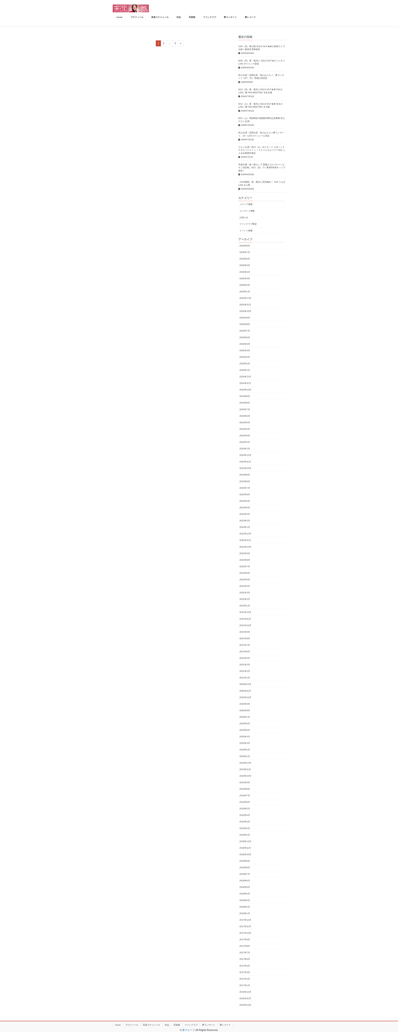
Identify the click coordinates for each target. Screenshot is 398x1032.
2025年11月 (245, 304)
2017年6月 (244, 959)
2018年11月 (245, 848)
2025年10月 (245, 311)
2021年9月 (244, 632)
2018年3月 (244, 900)
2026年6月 (244, 258)
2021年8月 (244, 638)
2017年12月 (245, 920)
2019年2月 (244, 828)
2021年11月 (245, 619)
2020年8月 (244, 710)
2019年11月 (245, 769)
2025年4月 (244, 350)
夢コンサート (208, 1025)
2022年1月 (244, 605)
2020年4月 (244, 736)
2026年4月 (244, 272)
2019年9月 (244, 782)
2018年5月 (244, 887)
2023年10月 (245, 468)
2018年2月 (244, 907)
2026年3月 (244, 278)
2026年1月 (244, 291)
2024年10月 (245, 389)
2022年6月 (244, 573)
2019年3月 (244, 821)
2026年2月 (244, 285)
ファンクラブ (191, 1025)
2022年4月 (244, 586)
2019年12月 (245, 763)
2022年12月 (245, 533)
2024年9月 (244, 396)
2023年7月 (244, 488)
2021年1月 (244, 677)
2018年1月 (244, 913)
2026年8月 (244, 245)
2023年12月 (245, 455)
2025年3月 (244, 357)
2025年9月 (244, 317)
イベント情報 (245, 230)
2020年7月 (244, 717)
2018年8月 (244, 867)
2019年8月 (244, 789)
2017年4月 (244, 966)
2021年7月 (244, 645)
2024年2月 (244, 442)
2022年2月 (244, 599)
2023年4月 (244, 507)
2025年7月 (244, 330)
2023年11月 (245, 461)
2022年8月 (244, 560)
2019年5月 (244, 808)
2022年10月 (245, 547)
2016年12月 (245, 992)
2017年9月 (244, 939)
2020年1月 (244, 756)
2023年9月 (244, 474)
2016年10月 (245, 1005)
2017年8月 (244, 946)
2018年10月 (245, 854)
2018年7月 (244, 874)
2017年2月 (244, 979)
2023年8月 (244, 481)
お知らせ (243, 217)
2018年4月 (244, 893)
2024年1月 (244, 448)
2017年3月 (244, 972)
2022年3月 (244, 592)
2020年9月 (244, 704)
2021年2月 (244, 671)
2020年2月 (244, 749)
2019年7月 (244, 795)
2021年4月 (244, 658)
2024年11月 (245, 383)
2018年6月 (244, 880)
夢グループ (188, 1030)
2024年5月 (244, 422)
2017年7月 (244, 952)
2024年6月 (244, 416)
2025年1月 (244, 370)
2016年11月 (245, 998)
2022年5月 (244, 579)
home (118, 1025)
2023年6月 (244, 494)
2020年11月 (245, 691)
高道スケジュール (151, 1025)
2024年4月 (244, 429)
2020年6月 (244, 723)
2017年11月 (245, 926)
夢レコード (225, 1025)
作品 (167, 1025)
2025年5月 (244, 344)
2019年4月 (244, 815)
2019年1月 (244, 835)
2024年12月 (245, 376)
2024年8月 (244, 402)
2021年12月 (245, 612)
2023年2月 (244, 520)
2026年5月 (244, 265)
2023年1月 (244, 527)
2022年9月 (244, 553)
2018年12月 (245, 841)
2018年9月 (244, 861)
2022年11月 (245, 540)
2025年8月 (244, 324)
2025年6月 (244, 337)
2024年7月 (244, 409)
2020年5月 (244, 730)
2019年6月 (244, 802)
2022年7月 (244, 566)
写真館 (177, 1025)
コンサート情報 (247, 211)
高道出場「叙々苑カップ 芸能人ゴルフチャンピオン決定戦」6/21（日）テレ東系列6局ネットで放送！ (261, 167)
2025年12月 (245, 298)
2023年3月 (244, 514)
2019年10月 (245, 776)
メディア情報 (245, 204)
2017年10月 (245, 933)
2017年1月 (244, 985)
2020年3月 (244, 743)
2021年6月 (244, 651)
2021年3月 (244, 664)
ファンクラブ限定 (248, 224)
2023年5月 (244, 501)
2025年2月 (244, 363)
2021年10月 (245, 625)
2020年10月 (245, 697)
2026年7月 (244, 252)
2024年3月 (244, 435)
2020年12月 (245, 684)
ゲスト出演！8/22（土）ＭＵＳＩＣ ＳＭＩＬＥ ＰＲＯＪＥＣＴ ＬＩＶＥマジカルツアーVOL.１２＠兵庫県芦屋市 (261, 150)
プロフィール (131, 1025)
